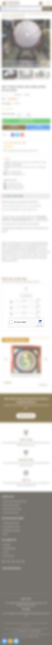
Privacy (37, 326)
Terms (41, 326)
